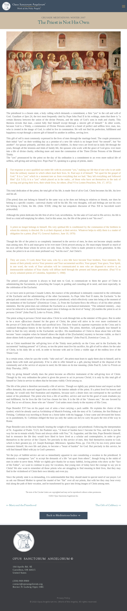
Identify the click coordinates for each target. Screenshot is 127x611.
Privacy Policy (63, 598)
